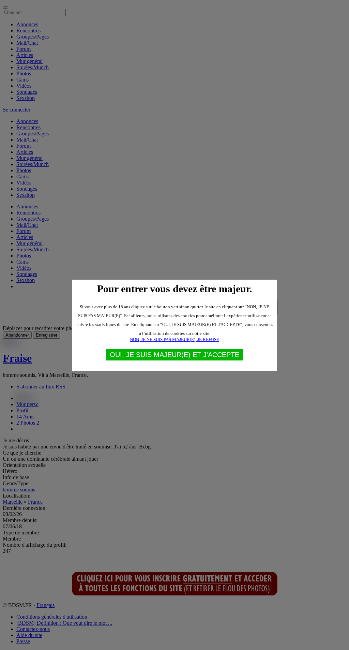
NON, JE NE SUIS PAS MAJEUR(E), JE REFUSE (174, 339)
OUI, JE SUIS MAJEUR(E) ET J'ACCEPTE (174, 354)
